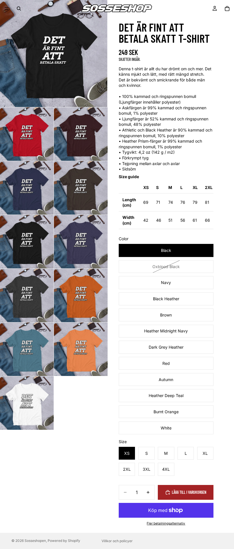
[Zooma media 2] (27, 134)
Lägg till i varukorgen (189, 492)
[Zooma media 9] (81, 295)
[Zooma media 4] (27, 188)
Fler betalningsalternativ (166, 523)
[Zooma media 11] (81, 349)
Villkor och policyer (117, 541)
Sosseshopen (35, 540)
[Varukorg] (227, 8)
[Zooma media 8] (27, 295)
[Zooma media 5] (81, 188)
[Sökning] (19, 8)
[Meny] (6, 8)
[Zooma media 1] (53, 53)
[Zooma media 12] (27, 403)
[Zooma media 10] (27, 349)
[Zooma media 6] (27, 241)
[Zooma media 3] (81, 134)
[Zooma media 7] (81, 241)
